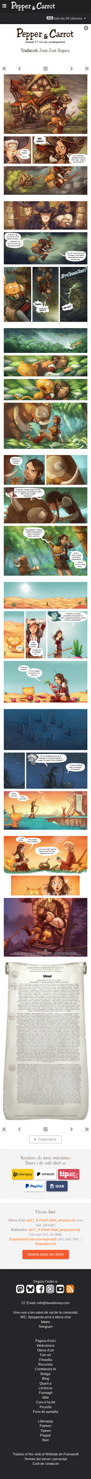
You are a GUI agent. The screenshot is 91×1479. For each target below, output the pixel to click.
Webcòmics (45, 1345)
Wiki (45, 1397)
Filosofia (45, 1360)
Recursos (45, 1364)
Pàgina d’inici (45, 1341)
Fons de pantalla (45, 1412)
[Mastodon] (21, 1292)
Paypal (45, 1435)
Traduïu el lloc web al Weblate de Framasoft (46, 1454)
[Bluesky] (31, 1292)
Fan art (45, 1355)
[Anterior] (19, 68)
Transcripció (47, 1139)
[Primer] (5, 68)
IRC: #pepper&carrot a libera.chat (46, 1317)
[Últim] (86, 68)
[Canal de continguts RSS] (70, 1292)
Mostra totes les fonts (46, 1254)
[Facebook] (41, 1292)
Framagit (45, 1393)
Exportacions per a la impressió (45, 1239)
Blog (45, 1378)
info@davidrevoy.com (53, 1303)
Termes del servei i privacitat (45, 1459)
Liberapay (45, 1421)
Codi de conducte (45, 1463)
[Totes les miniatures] (45, 68)
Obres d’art (45, 1350)
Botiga (45, 1374)
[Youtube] (61, 1292)
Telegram (45, 1326)
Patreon (45, 1426)
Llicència (45, 1388)
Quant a (45, 1383)
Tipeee (45, 1431)
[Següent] (71, 68)
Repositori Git (45, 1244)
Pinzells (46, 1407)
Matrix (45, 1322)
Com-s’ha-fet (45, 1402)
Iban (45, 1440)
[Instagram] (51, 1292)
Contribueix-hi (45, 1369)
